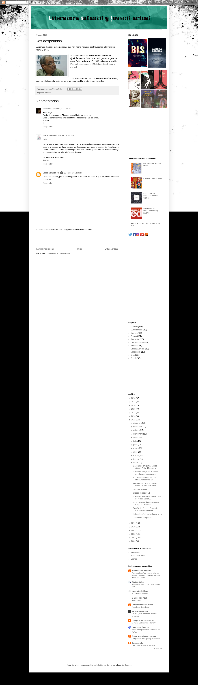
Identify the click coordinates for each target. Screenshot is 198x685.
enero (136, 463)
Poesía (134, 358)
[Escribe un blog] (71, 89)
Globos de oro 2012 (141, 493)
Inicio (79, 249)
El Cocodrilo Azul (139, 598)
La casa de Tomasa (140, 627)
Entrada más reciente (45, 249)
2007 (133, 538)
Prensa (134, 336)
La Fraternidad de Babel (142, 605)
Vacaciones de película (140, 607)
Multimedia (135, 352)
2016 (133, 405)
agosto (136, 437)
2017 (133, 402)
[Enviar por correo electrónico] (68, 89)
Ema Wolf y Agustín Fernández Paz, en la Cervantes (146, 509)
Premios (134, 327)
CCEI (92, 78)
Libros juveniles (137, 349)
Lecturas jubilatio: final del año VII (144, 623)
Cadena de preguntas (142, 518)
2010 (133, 527)
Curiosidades (136, 330)
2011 (133, 523)
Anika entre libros (138, 556)
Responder (47, 127)
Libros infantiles (137, 342)
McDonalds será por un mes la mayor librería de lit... (146, 503)
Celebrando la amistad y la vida (143, 645)
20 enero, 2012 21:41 (66, 135)
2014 (133, 413)
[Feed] (146, 236)
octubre (136, 430)
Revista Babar (138, 582)
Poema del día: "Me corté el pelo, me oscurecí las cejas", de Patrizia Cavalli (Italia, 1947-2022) (146, 575)
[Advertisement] (77, 239)
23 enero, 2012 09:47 (73, 173)
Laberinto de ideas (140, 591)
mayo (135, 448)
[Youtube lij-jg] (142, 236)
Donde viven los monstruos (144, 636)
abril (135, 452)
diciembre (137, 423)
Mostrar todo (158, 649)
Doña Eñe (47, 109)
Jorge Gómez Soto (51, 173)
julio (135, 441)
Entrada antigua (111, 249)
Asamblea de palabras (141, 571)
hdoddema (101, 665)
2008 (133, 534)
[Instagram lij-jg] (137, 236)
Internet (134, 346)
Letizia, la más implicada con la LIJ (147, 514)
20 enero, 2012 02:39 (61, 109)
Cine (133, 355)
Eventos (48, 93)
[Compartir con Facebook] (77, 89)
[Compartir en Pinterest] (80, 89)
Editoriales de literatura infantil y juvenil (150, 211)
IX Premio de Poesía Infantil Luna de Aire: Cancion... (147, 497)
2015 (133, 409)
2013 (133, 416)
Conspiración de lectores (143, 620)
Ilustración (135, 339)
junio (135, 445)
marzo (136, 455)
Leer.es (134, 559)
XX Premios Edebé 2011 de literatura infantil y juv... (144, 479)
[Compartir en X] (74, 89)
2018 (133, 398)
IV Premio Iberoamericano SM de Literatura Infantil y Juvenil (93, 64)
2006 (133, 541)
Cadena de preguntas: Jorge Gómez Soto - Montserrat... (145, 467)
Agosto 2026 (136, 600)
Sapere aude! (137, 643)
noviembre (138, 427)
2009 (133, 530)
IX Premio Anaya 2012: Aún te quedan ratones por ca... (145, 473)
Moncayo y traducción (140, 593)
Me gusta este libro (140, 611)
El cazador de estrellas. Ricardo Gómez (150, 195)
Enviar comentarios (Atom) (58, 253)
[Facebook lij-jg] (134, 236)
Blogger (128, 665)
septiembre (138, 434)
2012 (133, 420)
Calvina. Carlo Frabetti (152, 178)
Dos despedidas (140, 489)
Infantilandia (136, 553)
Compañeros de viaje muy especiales (146, 639)
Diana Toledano (49, 135)
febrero (136, 459)
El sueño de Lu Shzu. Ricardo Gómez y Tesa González (145, 484)
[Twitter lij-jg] (130, 236)
